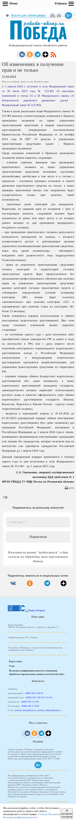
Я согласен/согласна (66, 813)
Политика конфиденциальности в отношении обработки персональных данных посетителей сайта (36, 672)
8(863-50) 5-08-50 (34, 693)
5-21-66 (48, 697)
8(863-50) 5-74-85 (30, 706)
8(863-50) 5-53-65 (30, 702)
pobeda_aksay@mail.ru (25, 710)
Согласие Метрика (48, 814)
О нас (12, 666)
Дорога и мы (27, 81)
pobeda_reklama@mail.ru (49, 710)
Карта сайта (15, 661)
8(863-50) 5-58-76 (34, 697)
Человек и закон (41, 81)
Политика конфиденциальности (20, 817)
